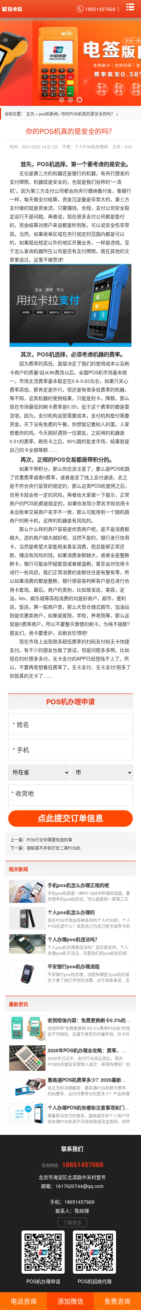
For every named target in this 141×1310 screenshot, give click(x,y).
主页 (30, 114)
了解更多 (72, 1222)
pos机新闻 (48, 114)
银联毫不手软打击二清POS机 (53, 848)
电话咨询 (24, 1301)
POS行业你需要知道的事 (49, 839)
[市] (102, 772)
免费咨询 (117, 1301)
